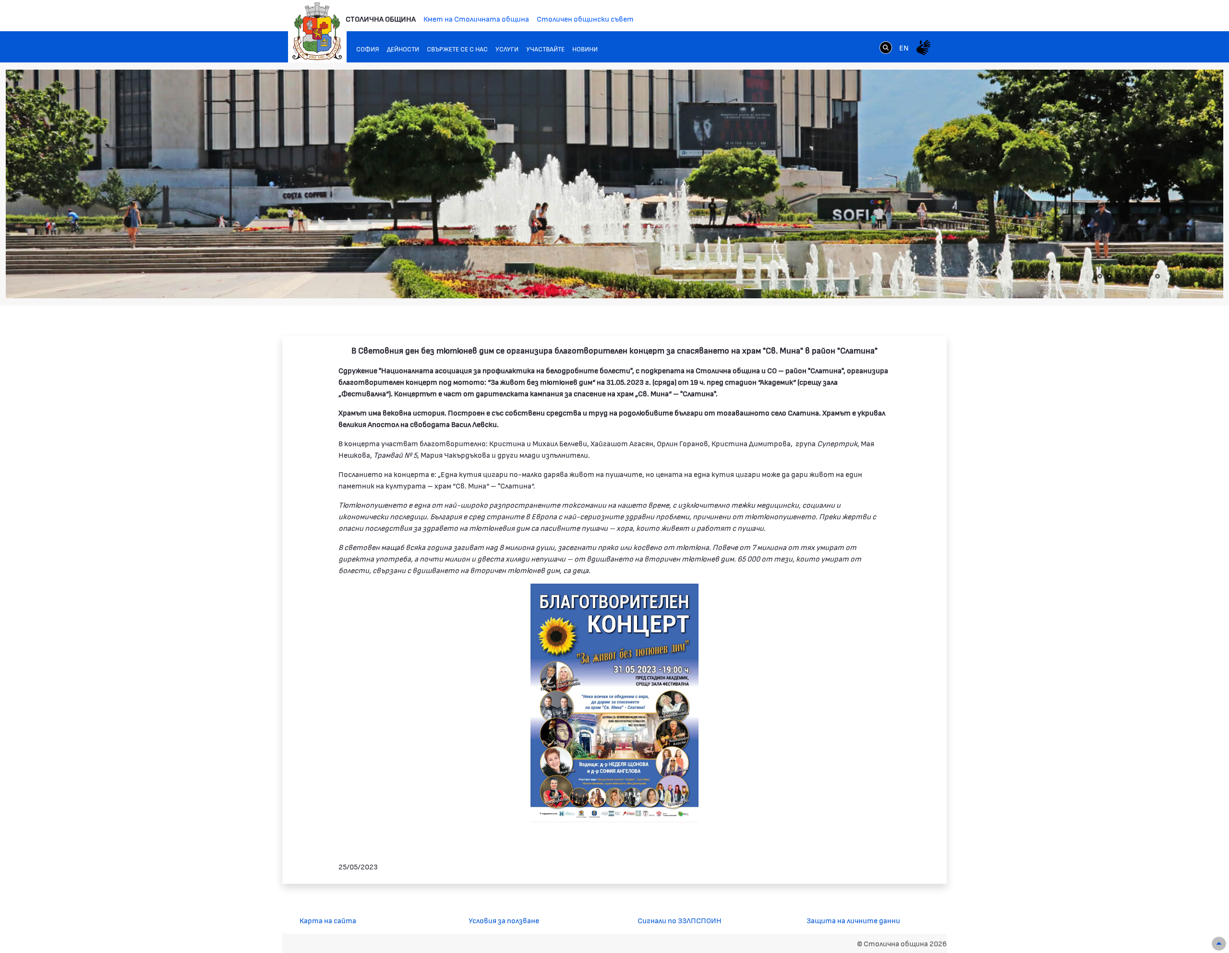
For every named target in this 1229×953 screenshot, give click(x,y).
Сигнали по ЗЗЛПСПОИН (680, 920)
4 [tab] (1128, 276)
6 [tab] (1147, 276)
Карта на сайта (328, 920)
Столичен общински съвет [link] (585, 18)
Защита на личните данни (853, 920)
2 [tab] (1109, 276)
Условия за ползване (504, 920)
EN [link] (904, 47)
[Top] (1219, 944)
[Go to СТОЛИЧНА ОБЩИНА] (317, 31)
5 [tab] (1138, 276)
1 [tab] (1099, 276)
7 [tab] (1157, 276)
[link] (885, 47)
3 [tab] (1119, 276)
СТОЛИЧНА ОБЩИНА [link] (381, 18)
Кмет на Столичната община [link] (476, 18)
